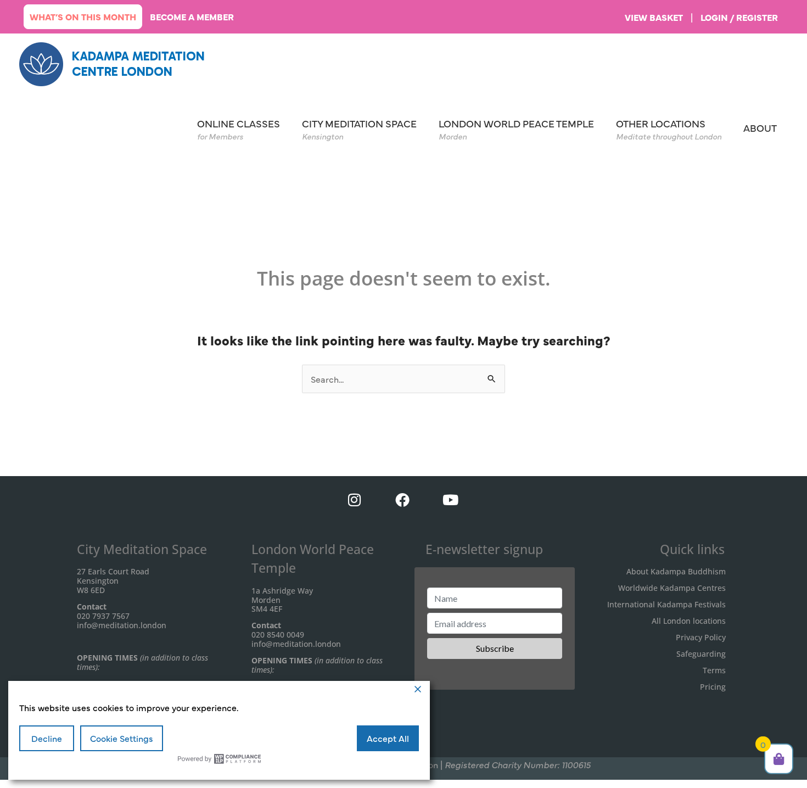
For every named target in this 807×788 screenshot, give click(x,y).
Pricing (713, 686)
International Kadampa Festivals (666, 604)
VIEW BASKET (654, 17)
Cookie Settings (121, 738)
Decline (46, 738)
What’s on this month (83, 16)
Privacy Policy (701, 637)
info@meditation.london (121, 625)
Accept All (388, 738)
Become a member (192, 16)
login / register (739, 17)
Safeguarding (701, 654)
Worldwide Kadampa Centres (672, 588)
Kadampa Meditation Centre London (138, 63)
